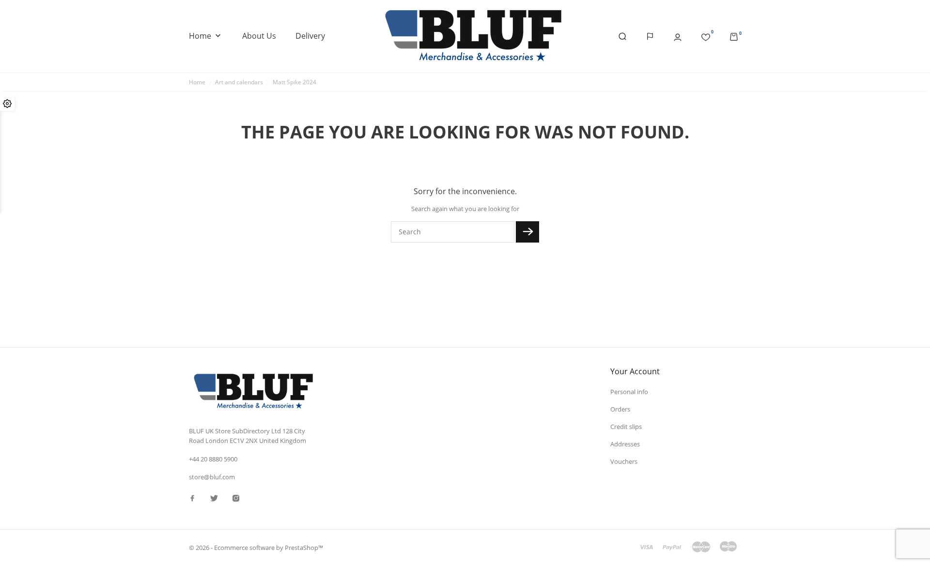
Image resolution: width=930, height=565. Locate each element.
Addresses (625, 444)
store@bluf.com (212, 477)
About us (259, 36)
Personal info (629, 391)
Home (206, 36)
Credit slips (626, 426)
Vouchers (623, 461)
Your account (635, 371)
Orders (620, 409)
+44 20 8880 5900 (213, 459)
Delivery (310, 36)
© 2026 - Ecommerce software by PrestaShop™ (256, 547)
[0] (705, 35)
